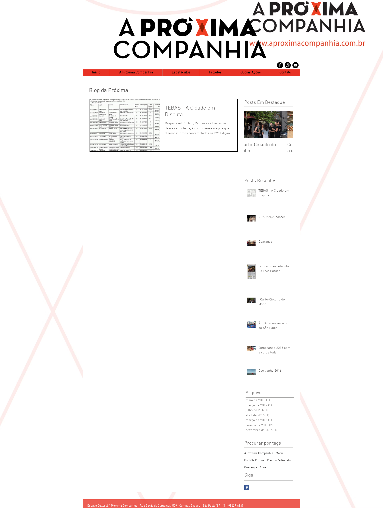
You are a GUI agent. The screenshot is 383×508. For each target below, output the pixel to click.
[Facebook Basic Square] (246, 487)
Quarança (250, 467)
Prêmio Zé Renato (279, 460)
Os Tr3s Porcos (254, 460)
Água (263, 467)
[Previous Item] (251, 124)
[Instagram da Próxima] (288, 65)
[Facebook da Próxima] (280, 65)
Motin (279, 453)
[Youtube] (295, 65)
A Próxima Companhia (258, 453)
